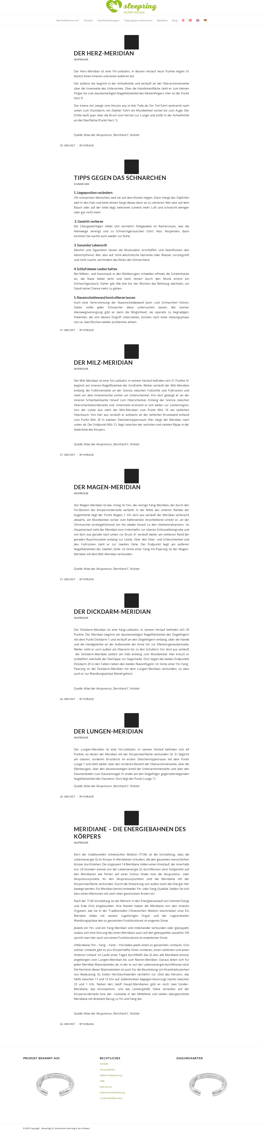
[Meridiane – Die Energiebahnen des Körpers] (131, 818)
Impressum (106, 1086)
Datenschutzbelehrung (112, 1092)
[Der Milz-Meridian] (131, 351)
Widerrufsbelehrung (111, 1075)
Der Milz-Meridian (103, 362)
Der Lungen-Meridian (108, 731)
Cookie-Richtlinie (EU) (111, 1098)
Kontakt (104, 1063)
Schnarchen (81, 184)
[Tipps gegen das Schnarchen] (131, 167)
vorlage (88, 145)
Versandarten (107, 1069)
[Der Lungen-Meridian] (131, 720)
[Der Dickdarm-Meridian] (131, 600)
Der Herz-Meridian (104, 53)
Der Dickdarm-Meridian (112, 611)
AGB (102, 1081)
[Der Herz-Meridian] (131, 42)
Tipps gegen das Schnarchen (120, 177)
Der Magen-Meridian (107, 487)
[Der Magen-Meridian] (131, 476)
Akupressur (81, 59)
